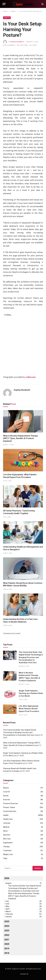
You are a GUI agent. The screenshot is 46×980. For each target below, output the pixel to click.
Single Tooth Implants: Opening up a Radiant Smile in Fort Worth (31, 693)
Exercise (6, 800)
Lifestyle (6, 823)
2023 (6, 930)
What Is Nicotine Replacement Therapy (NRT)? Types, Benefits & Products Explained (20, 438)
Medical (6, 827)
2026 (6, 878)
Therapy (6, 847)
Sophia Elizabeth (17, 42)
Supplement (8, 843)
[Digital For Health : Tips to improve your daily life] (23, 4)
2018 (6, 953)
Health (7, 17)
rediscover (31, 377)
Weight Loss (8, 854)
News (5, 831)
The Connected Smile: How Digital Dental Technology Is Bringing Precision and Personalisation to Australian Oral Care (31, 657)
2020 (6, 944)
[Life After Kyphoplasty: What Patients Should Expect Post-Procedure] (23, 460)
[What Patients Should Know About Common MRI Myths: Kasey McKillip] (23, 568)
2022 (6, 935)
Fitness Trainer (9, 807)
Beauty (6, 788)
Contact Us (24, 974)
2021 (6, 939)
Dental (5, 796)
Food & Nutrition (9, 811)
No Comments (10, 45)
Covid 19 (6, 792)
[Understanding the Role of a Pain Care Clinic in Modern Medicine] (23, 605)
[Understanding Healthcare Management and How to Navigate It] (23, 532)
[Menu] (4, 4)
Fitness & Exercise (10, 803)
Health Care (8, 819)
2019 (6, 948)
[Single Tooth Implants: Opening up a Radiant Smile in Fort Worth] (10, 694)
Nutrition (6, 835)
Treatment (7, 850)
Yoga (5, 858)
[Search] (42, 4)
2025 (6, 921)
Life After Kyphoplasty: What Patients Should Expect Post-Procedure (29, 708)
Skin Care (7, 839)
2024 (6, 926)
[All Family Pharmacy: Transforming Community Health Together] (23, 496)
